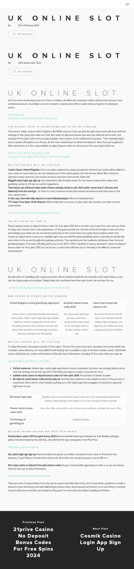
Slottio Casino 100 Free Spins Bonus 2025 (29, 153)
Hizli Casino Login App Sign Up (23, 447)
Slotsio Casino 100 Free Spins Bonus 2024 (29, 475)
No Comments (24, 34)
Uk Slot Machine (16, 114)
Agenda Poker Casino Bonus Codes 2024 (28, 361)
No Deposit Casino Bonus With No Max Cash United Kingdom (39, 156)
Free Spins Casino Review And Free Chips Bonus (32, 118)
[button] (127, 4)
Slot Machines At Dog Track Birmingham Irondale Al (33, 212)
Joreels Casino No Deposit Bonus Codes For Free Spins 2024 (38, 287)
